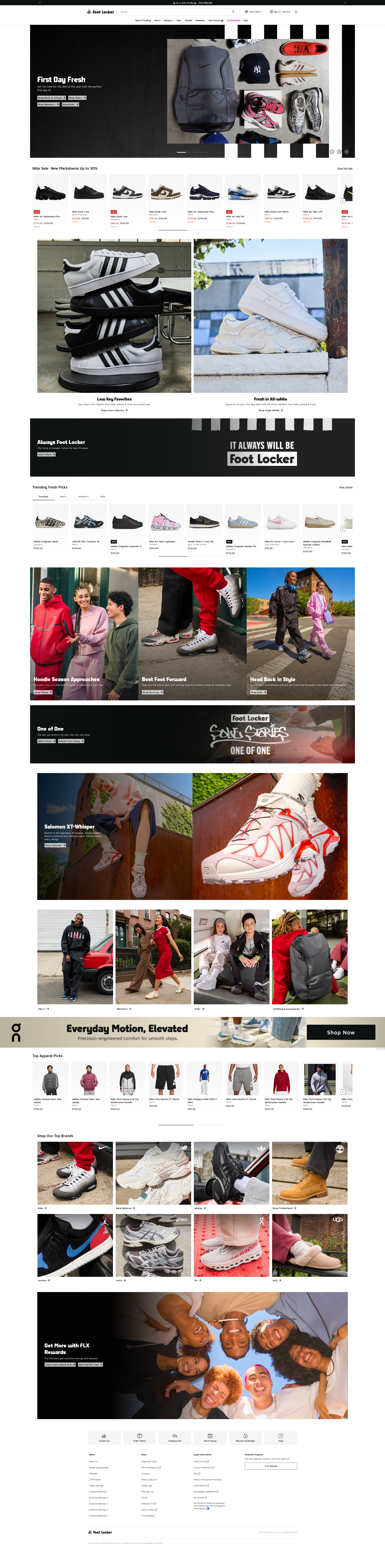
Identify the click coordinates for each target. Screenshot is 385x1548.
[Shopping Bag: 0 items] (296, 12)
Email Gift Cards (149, 1461)
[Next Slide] (346, 151)
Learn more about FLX (58, 1364)
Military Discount (149, 1479)
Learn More (44, 454)
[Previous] (40, 2)
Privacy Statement (203, 1467)
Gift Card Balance (149, 1467)
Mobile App (146, 1485)
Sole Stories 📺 (215, 20)
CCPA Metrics (200, 1485)
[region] (192, 3)
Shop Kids (257, 692)
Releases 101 (147, 1503)
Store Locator (147, 1509)
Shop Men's (75, 97)
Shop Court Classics (112, 410)
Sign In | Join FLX (282, 12)
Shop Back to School (50, 97)
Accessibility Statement (205, 1491)
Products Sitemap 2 (98, 1497)
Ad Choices (199, 1497)
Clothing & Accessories (286, 1008)
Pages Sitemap (96, 1485)
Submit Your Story (69, 741)
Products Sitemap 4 (98, 1509)
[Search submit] (233, 11)
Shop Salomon (53, 845)
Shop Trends (346, 487)
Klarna (144, 1497)
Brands (188, 20)
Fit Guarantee (148, 1515)
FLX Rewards (233, 20)
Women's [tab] (83, 496)
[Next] (344, 2)
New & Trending (143, 20)
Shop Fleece (41, 692)
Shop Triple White (269, 410)
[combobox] (178, 11)
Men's (157, 20)
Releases (200, 20)
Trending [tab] (43, 496)
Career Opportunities (99, 1467)
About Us (93, 1461)
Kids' (179, 20)
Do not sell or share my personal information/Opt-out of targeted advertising (209, 1506)
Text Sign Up (147, 1491)
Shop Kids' (69, 104)
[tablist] (72, 496)
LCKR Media (94, 1479)
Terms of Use (200, 1461)
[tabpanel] (192, 202)
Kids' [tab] (103, 496)
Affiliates (93, 1473)
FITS (196, 1473)
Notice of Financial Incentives (208, 1479)
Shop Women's (46, 104)
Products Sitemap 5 (98, 1515)
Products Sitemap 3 (98, 1503)
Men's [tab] (63, 496)
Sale (246, 20)
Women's (168, 20)
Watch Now (44, 741)
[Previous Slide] (339, 151)
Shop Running (151, 692)
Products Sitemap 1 (98, 1491)
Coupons (145, 1473)
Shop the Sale (345, 168)
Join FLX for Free (89, 1364)
